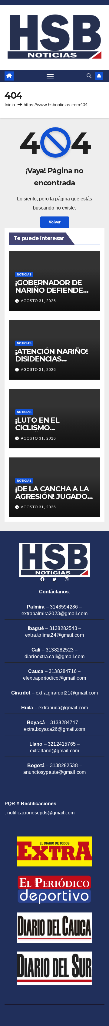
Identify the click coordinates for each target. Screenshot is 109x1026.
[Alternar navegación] (50, 76)
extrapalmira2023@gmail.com (54, 613)
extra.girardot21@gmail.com (67, 692)
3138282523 (60, 649)
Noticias (24, 274)
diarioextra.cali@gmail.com (54, 656)
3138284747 (64, 722)
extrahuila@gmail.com (63, 707)
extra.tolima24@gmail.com (54, 635)
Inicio (10, 104)
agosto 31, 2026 (38, 301)
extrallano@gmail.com (54, 750)
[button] (89, 75)
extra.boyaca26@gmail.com (54, 729)
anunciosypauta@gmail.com (54, 772)
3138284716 (63, 671)
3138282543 (63, 628)
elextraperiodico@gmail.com (54, 678)
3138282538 (64, 765)
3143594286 (64, 606)
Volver (55, 222)
